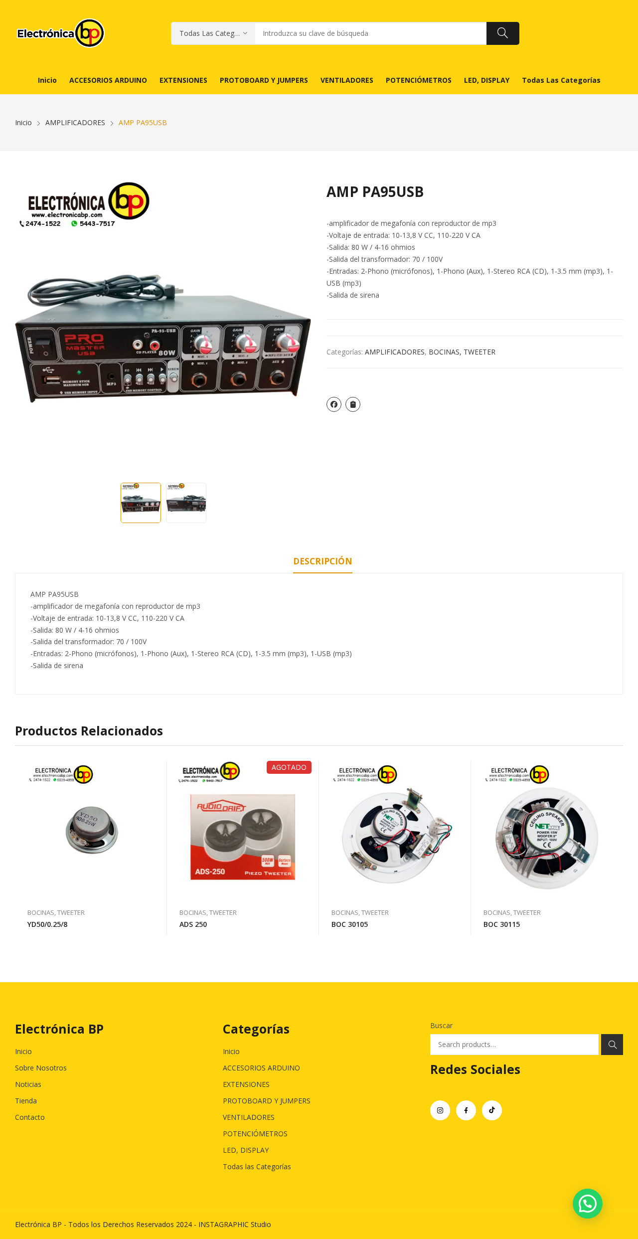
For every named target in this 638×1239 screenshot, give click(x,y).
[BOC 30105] (395, 829)
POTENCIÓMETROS (255, 1133)
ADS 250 (193, 924)
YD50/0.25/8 (47, 924)
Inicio (23, 1051)
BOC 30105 (349, 924)
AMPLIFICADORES (395, 351)
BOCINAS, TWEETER (462, 351)
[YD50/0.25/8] (91, 829)
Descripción (322, 561)
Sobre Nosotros (41, 1067)
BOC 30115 (501, 924)
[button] (588, 1204)
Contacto (30, 1117)
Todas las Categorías (257, 1166)
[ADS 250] (243, 829)
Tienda (26, 1100)
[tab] (322, 563)
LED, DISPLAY (246, 1150)
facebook (466, 1110)
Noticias (28, 1084)
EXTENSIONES (246, 1084)
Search (612, 1044)
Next (299, 330)
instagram (440, 1110)
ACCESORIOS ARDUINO (261, 1067)
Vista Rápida (154, 771)
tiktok (492, 1110)
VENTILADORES (249, 1117)
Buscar (441, 1025)
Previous (27, 330)
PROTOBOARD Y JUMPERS (267, 1100)
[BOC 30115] (547, 829)
